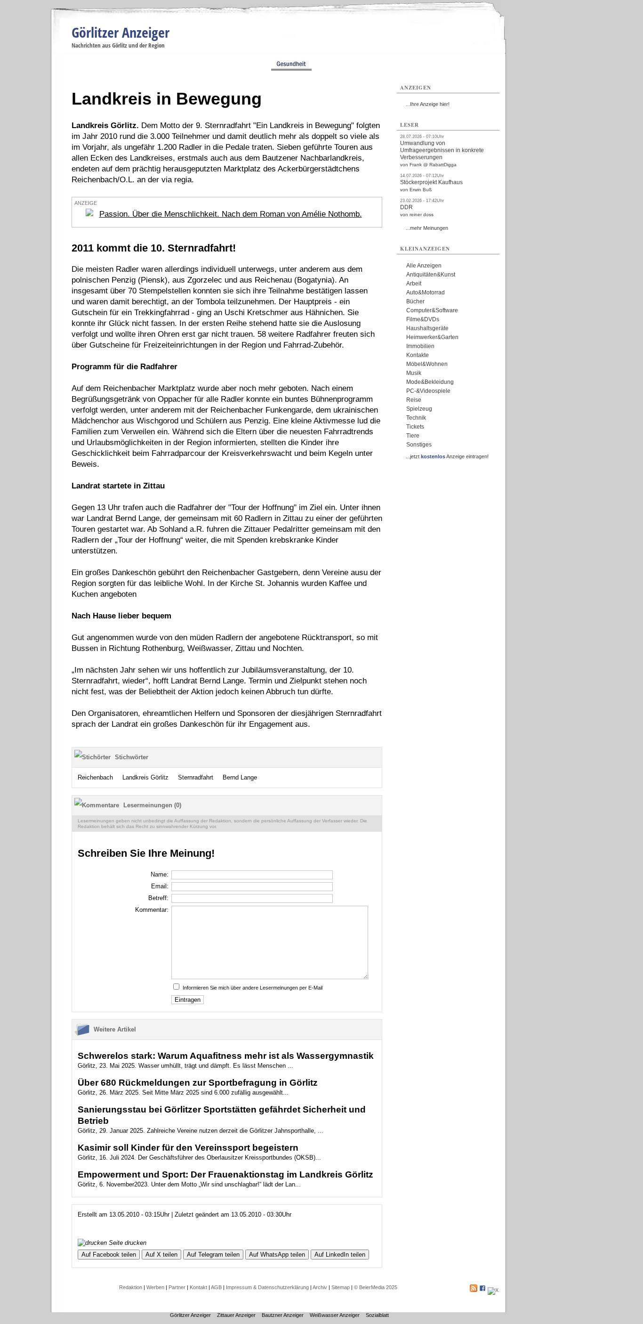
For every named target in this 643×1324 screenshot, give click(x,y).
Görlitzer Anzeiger (120, 32)
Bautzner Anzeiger (283, 1315)
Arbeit (413, 283)
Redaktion (130, 1287)
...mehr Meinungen (427, 228)
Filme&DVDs (422, 319)
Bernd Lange (240, 777)
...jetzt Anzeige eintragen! (447, 456)
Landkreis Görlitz (145, 777)
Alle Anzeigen (424, 265)
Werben (155, 1287)
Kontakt (198, 1287)
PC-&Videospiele (428, 391)
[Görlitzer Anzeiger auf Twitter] (493, 1290)
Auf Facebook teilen (108, 1254)
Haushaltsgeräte (427, 328)
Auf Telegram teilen (213, 1254)
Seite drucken (126, 1242)
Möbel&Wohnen (427, 364)
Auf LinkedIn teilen (339, 1254)
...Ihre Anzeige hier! (428, 104)
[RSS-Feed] (473, 1290)
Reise (413, 400)
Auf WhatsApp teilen (277, 1254)
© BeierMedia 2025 (375, 1287)
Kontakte (417, 355)
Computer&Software (432, 310)
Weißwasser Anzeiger (335, 1315)
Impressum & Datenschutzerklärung (267, 1287)
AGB (216, 1287)
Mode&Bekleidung (430, 382)
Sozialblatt (377, 1315)
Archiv (320, 1287)
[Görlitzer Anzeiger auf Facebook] (482, 1290)
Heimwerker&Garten (432, 337)
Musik (413, 373)
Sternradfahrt (195, 777)
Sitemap (340, 1287)
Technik (416, 417)
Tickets (415, 426)
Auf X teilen (161, 1254)
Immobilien (420, 346)
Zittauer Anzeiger (236, 1315)
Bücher (415, 301)
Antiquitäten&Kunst (430, 274)
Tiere (412, 435)
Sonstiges (419, 444)
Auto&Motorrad (425, 292)
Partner (177, 1287)
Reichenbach (95, 777)
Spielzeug (419, 408)
